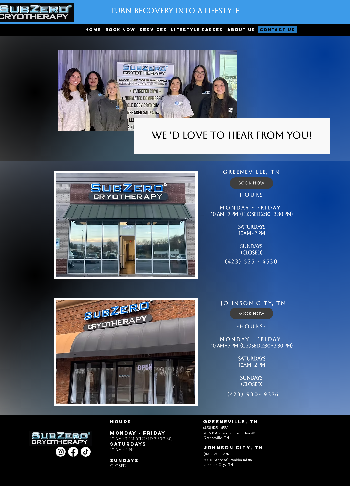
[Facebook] (73, 452)
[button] (153, 29)
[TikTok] (86, 452)
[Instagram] (61, 452)
